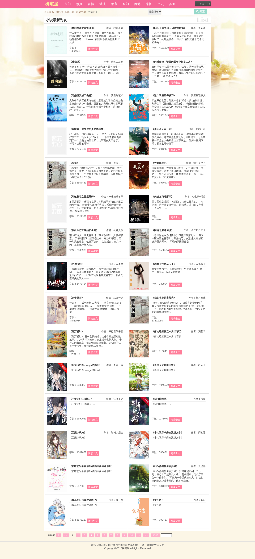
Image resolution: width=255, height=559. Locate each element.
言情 (91, 3)
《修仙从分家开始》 (163, 129)
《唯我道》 (75, 61)
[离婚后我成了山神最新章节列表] (57, 121)
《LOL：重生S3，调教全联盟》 (169, 28)
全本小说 (69, 12)
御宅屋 (125, 548)
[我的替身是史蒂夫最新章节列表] (139, 323)
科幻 (126, 3)
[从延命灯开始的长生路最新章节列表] (57, 256)
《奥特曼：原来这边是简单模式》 (87, 129)
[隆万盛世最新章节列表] (57, 357)
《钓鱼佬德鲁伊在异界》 (165, 466)
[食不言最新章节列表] (139, 526)
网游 (137, 3)
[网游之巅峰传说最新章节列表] (139, 256)
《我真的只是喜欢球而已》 (84, 500)
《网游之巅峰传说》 (163, 230)
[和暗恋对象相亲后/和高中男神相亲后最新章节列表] (57, 492)
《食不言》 (158, 500)
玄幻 (68, 3)
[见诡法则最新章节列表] (57, 290)
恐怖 (149, 3)
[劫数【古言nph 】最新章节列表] (139, 290)
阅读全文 (93, 48)
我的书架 (81, 12)
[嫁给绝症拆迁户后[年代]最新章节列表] (139, 357)
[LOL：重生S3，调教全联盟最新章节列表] (139, 54)
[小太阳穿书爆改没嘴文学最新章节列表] (139, 458)
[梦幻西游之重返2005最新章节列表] (57, 54)
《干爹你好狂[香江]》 (81, 398)
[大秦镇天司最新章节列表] (139, 188)
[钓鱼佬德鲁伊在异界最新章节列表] (139, 492)
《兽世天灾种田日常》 (164, 365)
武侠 (102, 3)
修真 (79, 3)
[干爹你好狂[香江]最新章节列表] (57, 424)
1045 (155, 535)
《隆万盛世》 (76, 331)
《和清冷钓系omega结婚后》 (85, 365)
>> (146, 535)
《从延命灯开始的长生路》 (84, 230)
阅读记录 (93, 12)
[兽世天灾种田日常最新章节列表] (139, 391)
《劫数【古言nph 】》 (164, 264)
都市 (114, 3)
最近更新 (49, 12)
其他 (172, 3)
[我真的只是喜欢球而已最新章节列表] (57, 526)
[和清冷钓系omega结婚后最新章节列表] (57, 391)
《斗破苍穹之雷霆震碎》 (82, 196)
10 (131, 535)
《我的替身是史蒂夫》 (164, 297)
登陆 (201, 4)
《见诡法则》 (76, 264)
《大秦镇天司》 (160, 162)
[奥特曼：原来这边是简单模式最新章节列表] (57, 155)
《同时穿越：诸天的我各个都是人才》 (172, 61)
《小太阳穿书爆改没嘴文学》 (167, 432)
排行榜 (59, 12)
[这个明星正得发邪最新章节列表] (139, 121)
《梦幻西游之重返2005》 (83, 28)
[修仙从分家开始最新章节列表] (139, 155)
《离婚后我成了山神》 (81, 95)
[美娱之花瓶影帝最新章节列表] (139, 222)
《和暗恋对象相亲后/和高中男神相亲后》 (91, 466)
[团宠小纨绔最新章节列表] (57, 458)
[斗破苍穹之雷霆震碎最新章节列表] (57, 222)
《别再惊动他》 (160, 398)
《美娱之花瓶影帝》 (163, 196)
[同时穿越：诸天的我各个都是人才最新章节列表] (139, 87)
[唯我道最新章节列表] (57, 87)
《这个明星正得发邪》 (164, 95)
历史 (161, 3)
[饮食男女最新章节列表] (57, 323)
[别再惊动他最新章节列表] (139, 424)
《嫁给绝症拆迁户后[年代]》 (167, 331)
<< (66, 535)
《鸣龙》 (74, 162)
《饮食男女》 (76, 297)
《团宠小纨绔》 (77, 432)
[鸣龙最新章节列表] (57, 188)
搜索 (200, 11)
